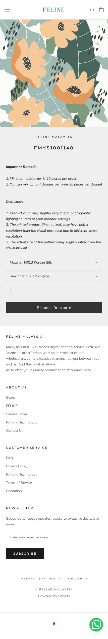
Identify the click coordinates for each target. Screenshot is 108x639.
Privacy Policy (16, 466)
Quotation (14, 491)
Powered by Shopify (54, 596)
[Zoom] (97, 31)
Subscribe (25, 553)
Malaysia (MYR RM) (38, 578)
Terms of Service (19, 482)
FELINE (12, 405)
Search (11, 397)
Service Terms (17, 414)
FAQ (9, 458)
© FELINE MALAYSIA (54, 589)
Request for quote (54, 307)
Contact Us (14, 430)
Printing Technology (21, 422)
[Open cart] (101, 9)
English (75, 578)
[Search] (92, 10)
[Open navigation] (7, 10)
